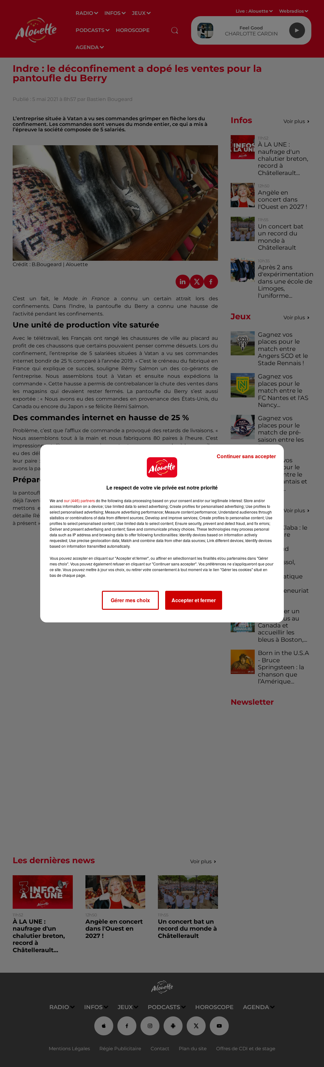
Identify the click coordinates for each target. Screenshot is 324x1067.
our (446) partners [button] (79, 500)
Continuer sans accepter (246, 456)
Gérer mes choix (130, 600)
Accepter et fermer (193, 600)
